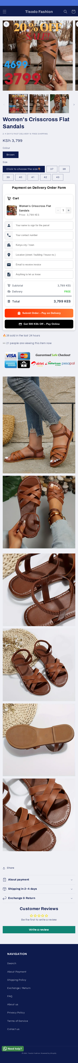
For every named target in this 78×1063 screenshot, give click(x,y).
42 (45, 177)
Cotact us (13, 1029)
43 (57, 177)
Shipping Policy (16, 980)
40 (20, 177)
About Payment (16, 972)
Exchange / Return (18, 988)
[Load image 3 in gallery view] (59, 103)
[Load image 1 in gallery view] (18, 103)
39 (8, 177)
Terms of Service (17, 1021)
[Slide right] (74, 105)
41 (33, 177)
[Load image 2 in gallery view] (39, 103)
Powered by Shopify (48, 1053)
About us (12, 1004)
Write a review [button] (39, 929)
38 (64, 169)
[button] (5, 12)
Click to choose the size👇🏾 (24, 169)
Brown (11, 154)
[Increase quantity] (68, 210)
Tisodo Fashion (34, 1053)
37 (52, 169)
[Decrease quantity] (58, 210)
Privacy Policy (16, 1012)
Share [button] (10, 868)
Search (11, 963)
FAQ (10, 996)
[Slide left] (4, 105)
